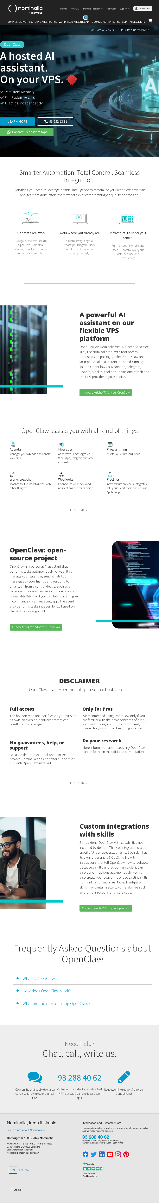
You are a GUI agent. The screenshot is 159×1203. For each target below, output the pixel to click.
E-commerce (99, 22)
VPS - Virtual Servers (102, 30)
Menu (17, 1190)
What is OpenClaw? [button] (39, 978)
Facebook (85, 1154)
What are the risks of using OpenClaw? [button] (56, 1003)
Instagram (118, 1154)
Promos (63, 9)
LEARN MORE (79, 510)
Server (23, 22)
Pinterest (126, 1154)
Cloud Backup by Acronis (134, 30)
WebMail (75, 9)
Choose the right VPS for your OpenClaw (106, 392)
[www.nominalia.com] (25, 9)
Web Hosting (49, 22)
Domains (12, 22)
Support (124, 9)
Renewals (111, 9)
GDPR (125, 22)
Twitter (94, 1154)
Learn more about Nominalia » (26, 1130)
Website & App (82, 22)
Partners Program (92, 9)
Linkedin (102, 1154)
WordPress (66, 22)
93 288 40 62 (79, 1077)
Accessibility (137, 22)
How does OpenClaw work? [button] (46, 991)
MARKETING (114, 22)
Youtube (110, 1154)
